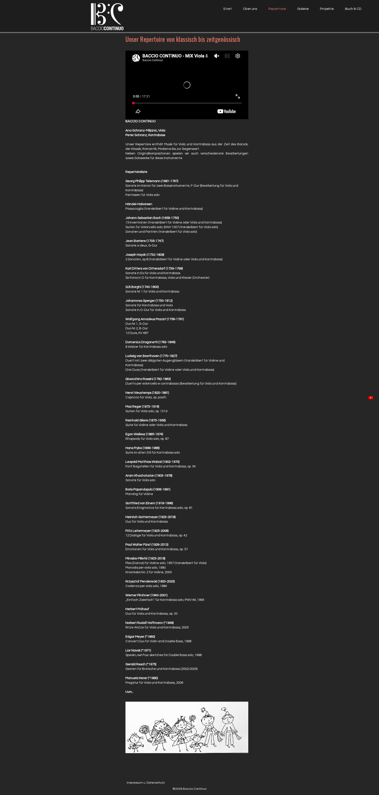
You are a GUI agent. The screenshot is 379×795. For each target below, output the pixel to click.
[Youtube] (371, 397)
